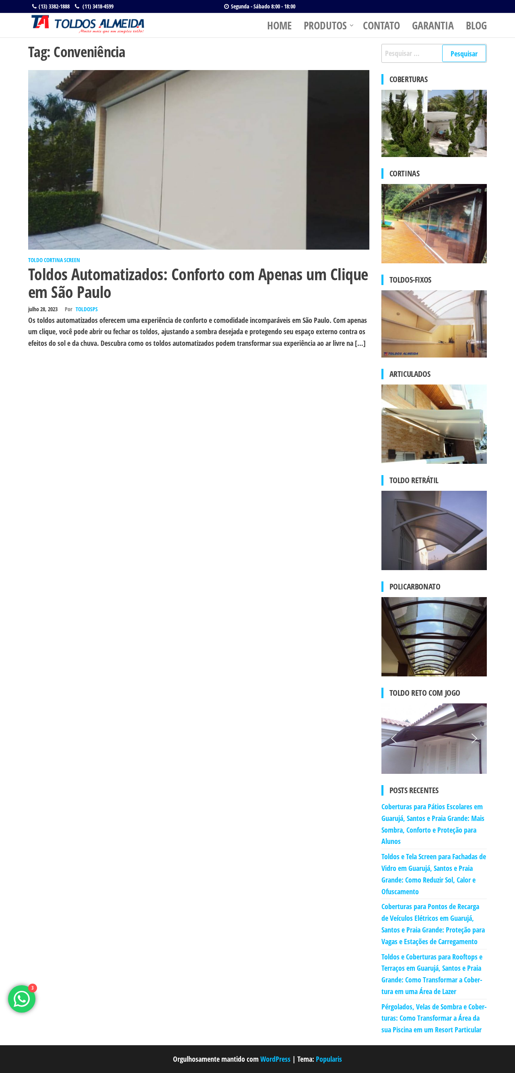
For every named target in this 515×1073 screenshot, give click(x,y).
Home (279, 25)
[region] (434, 738)
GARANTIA (433, 25)
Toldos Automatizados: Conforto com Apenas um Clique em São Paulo (198, 283)
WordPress (275, 1059)
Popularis (329, 1059)
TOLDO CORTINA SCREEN (54, 260)
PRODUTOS (325, 25)
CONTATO (381, 25)
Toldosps (87, 309)
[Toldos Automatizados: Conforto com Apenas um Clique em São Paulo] (198, 159)
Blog (476, 25)
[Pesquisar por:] (434, 53)
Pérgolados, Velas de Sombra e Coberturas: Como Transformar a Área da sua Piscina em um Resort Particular (434, 1018)
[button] (393, 738)
